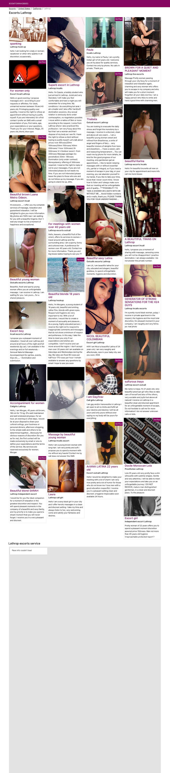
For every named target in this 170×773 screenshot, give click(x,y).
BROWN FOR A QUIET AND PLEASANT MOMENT (141, 69)
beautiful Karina (134, 161)
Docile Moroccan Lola (138, 465)
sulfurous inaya (134, 381)
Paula (90, 49)
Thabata (92, 119)
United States (24, 8)
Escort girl (131, 518)
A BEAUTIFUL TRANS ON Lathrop (140, 241)
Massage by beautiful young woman (61, 436)
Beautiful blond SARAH (24, 490)
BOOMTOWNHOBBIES (18, 3)
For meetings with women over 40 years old (64, 225)
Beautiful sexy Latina (99, 258)
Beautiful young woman (24, 279)
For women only (20, 90)
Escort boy (17, 330)
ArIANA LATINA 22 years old (102, 468)
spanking (15, 43)
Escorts (12, 8)
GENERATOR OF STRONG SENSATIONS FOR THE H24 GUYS (142, 302)
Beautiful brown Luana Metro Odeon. (24, 196)
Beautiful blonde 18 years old (64, 295)
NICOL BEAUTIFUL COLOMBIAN (98, 338)
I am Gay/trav (95, 396)
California (37, 8)
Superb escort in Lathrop (64, 84)
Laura (51, 494)
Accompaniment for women (27, 403)
